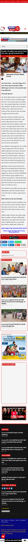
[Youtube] (7, 488)
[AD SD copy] (14, 41)
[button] (25, 29)
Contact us (13, 1)
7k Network (9, 533)
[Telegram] (11, 488)
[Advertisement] (14, 14)
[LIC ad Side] (14, 359)
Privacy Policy (4, 522)
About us (7, 1)
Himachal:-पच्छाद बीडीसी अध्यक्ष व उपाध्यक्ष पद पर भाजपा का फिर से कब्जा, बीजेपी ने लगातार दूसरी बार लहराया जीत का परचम (14, 460)
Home (2, 1)
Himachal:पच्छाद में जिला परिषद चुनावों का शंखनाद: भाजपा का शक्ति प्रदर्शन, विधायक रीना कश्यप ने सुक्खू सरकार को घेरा (13, 470)
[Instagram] (9, 488)
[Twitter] (5, 488)
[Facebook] (2, 488)
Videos (18, 1)
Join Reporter (24, 1)
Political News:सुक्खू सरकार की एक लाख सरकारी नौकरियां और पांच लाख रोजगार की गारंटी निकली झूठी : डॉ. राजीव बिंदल (13, 301)
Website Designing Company (14, 530)
